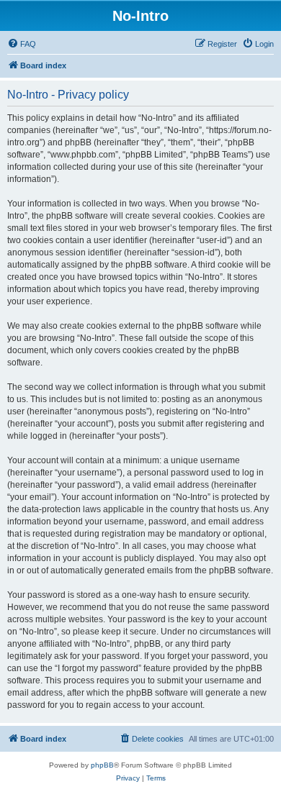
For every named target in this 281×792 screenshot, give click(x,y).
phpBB (102, 765)
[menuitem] (21, 44)
